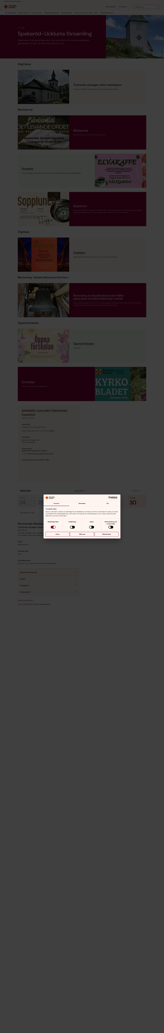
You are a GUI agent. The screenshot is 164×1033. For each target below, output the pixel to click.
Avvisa (57, 534)
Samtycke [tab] (56, 503)
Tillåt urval (82, 534)
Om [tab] (108, 503)
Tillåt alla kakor (106, 534)
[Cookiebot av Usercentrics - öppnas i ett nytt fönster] (111, 497)
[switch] (72, 527)
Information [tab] (82, 503)
